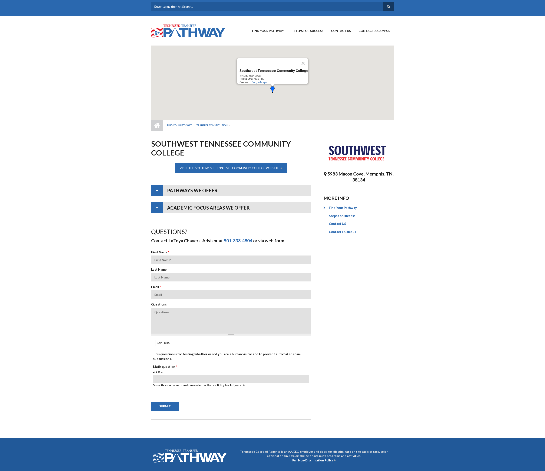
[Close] (303, 63)
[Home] (188, 30)
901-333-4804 (238, 240)
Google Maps (259, 82)
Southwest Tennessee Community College (274, 71)
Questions (159, 304)
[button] (272, 89)
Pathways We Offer (192, 190)
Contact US (341, 31)
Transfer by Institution (212, 125)
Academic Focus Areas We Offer (208, 208)
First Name (160, 252)
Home (157, 125)
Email (156, 287)
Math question (165, 366)
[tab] (231, 190)
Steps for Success (308, 31)
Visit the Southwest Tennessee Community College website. (233, 168)
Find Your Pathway (268, 31)
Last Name (159, 269)
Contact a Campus (374, 31)
